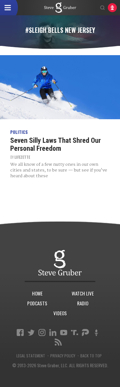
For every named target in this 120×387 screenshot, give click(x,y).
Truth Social (74, 332)
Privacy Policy (62, 356)
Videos (60, 313)
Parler (85, 332)
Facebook (20, 332)
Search (102, 8)
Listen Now (112, 7)
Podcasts (37, 303)
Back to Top (91, 356)
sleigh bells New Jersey (60, 8)
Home (37, 293)
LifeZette (22, 157)
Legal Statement (30, 356)
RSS (58, 342)
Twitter (31, 332)
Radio (82, 303)
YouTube (63, 332)
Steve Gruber (60, 263)
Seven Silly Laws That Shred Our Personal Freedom (55, 144)
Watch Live (83, 293)
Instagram (41, 332)
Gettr (96, 332)
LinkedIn (52, 332)
